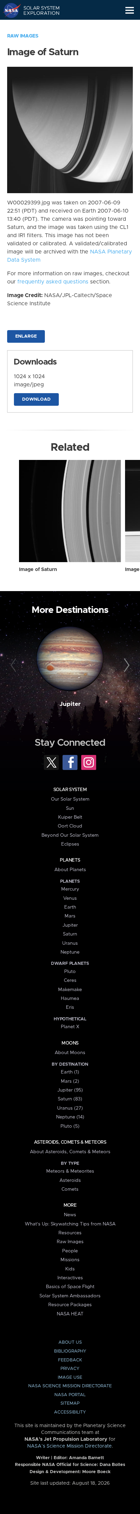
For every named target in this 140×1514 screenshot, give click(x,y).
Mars (70, 916)
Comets (70, 1189)
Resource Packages (70, 1304)
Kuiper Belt (70, 817)
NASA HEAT (70, 1314)
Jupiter (70, 704)
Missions (70, 1259)
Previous (14, 665)
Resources (70, 1233)
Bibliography (70, 1351)
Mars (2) (70, 1081)
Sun (70, 808)
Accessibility (70, 1412)
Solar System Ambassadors (70, 1296)
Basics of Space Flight (70, 1286)
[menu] (129, 10)
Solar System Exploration (37, 10)
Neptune (70, 952)
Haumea (70, 998)
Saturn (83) (70, 1099)
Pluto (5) (70, 1126)
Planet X (70, 1026)
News (70, 1214)
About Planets (70, 869)
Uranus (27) (70, 1108)
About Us (70, 1342)
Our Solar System (70, 799)
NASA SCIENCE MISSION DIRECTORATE (70, 1386)
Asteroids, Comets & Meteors (70, 1142)
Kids (70, 1269)
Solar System (70, 789)
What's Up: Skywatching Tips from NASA (70, 1224)
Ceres (70, 980)
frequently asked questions (52, 281)
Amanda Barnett (86, 1458)
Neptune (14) (70, 1117)
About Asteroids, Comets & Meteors (70, 1151)
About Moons (70, 1052)
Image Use (70, 1377)
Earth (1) (70, 1072)
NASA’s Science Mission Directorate (69, 1446)
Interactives (70, 1278)
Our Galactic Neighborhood (37, 26)
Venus (70, 898)
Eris (70, 1007)
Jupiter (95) (70, 1090)
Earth (70, 907)
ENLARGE (26, 336)
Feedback (70, 1360)
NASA (9, 10)
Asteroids (70, 1180)
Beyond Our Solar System (70, 835)
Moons (70, 1043)
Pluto (70, 971)
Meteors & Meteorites (70, 1171)
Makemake (70, 989)
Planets (70, 860)
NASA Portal (70, 1395)
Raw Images (22, 36)
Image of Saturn (38, 569)
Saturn (70, 934)
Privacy (70, 1368)
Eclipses (70, 844)
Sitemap (70, 1403)
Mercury (70, 889)
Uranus (70, 943)
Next (125, 665)
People (70, 1251)
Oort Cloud (70, 826)
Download (36, 399)
